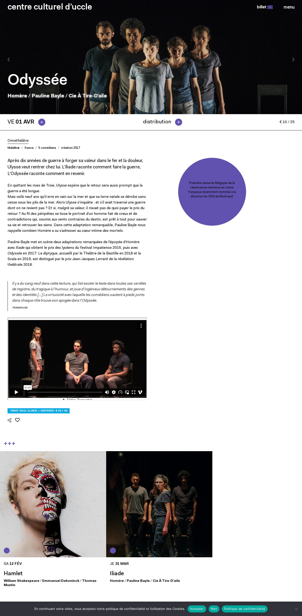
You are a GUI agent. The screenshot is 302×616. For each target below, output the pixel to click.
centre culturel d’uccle (50, 7)
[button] (265, 7)
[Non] (296, 609)
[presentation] (9, 59)
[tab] (28, 122)
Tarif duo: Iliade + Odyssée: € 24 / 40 (38, 410)
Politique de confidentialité (244, 609)
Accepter (197, 609)
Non (214, 609)
